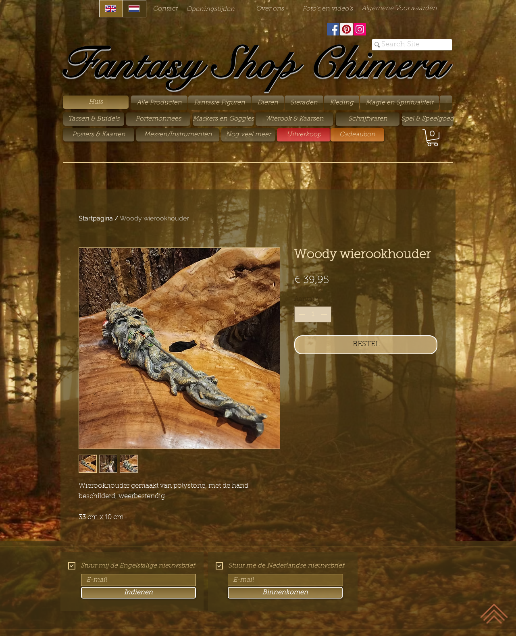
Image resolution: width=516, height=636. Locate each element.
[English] (111, 8)
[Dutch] (134, 8)
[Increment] (324, 314)
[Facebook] (333, 29)
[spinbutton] (313, 314)
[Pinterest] (346, 29)
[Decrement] (301, 314)
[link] (432, 137)
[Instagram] (360, 29)
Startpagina (96, 218)
